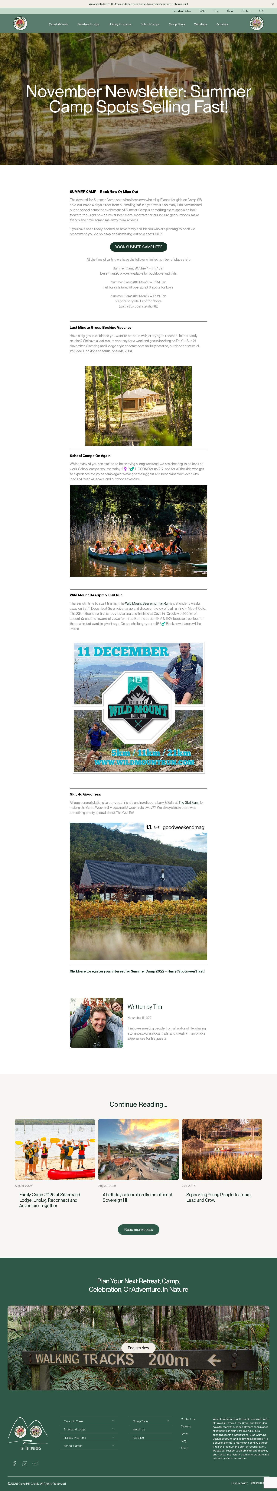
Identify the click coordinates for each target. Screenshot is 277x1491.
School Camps (150, 24)
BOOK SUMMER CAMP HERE (139, 247)
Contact (246, 11)
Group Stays (177, 24)
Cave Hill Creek (58, 24)
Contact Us (188, 1419)
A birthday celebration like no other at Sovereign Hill (137, 1197)
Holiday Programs (120, 24)
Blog (216, 11)
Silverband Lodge (88, 24)
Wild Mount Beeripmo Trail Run (147, 603)
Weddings (200, 24)
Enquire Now (138, 1348)
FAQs (202, 11)
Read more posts (138, 1229)
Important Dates (182, 11)
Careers (186, 1426)
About (230, 11)
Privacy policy (240, 1482)
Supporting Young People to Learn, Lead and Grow (218, 1197)
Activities (222, 24)
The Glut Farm (188, 803)
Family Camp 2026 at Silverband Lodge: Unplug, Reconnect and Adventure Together (49, 1200)
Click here (78, 971)
